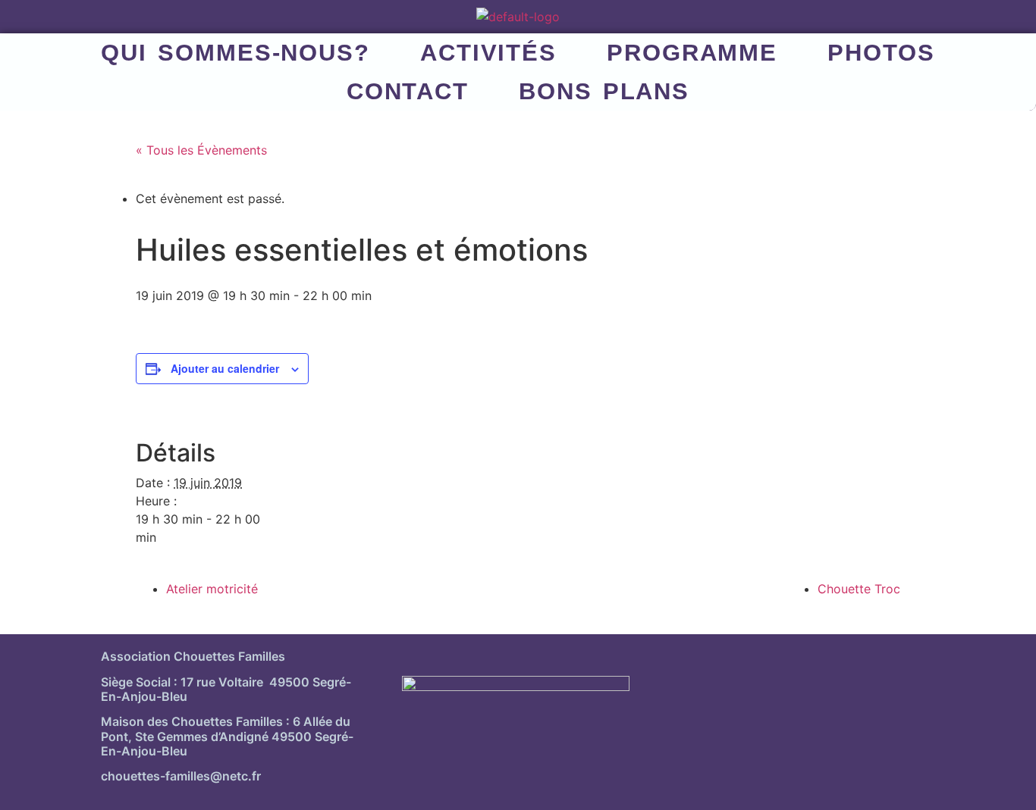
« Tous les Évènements (201, 150)
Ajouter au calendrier (225, 368)
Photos (880, 52)
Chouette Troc (859, 588)
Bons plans (604, 91)
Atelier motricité (212, 588)
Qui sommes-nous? (235, 52)
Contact (408, 91)
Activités (488, 52)
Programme (692, 52)
